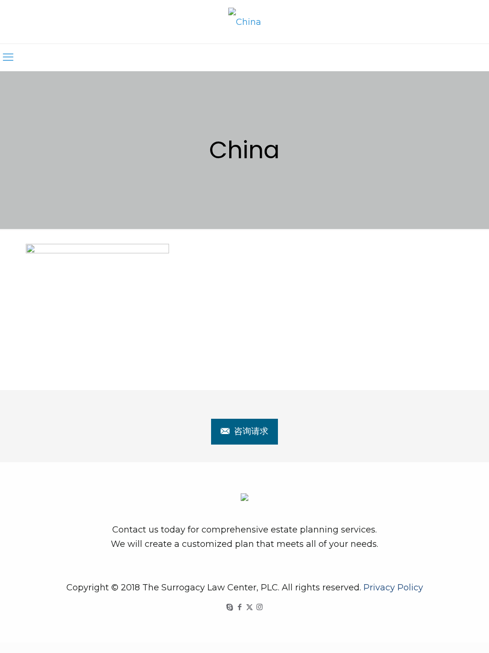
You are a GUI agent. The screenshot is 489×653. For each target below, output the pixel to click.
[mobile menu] (8, 57)
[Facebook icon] (239, 606)
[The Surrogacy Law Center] (244, 22)
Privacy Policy (393, 587)
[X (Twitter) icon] (249, 606)
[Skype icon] (229, 606)
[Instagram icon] (259, 606)
